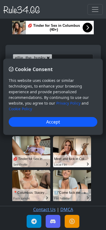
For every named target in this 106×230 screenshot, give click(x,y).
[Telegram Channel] (34, 221)
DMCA (66, 209)
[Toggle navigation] (95, 9)
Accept (53, 122)
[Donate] (72, 221)
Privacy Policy (68, 103)
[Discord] (53, 221)
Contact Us (44, 209)
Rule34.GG (21, 9)
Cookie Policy (20, 108)
